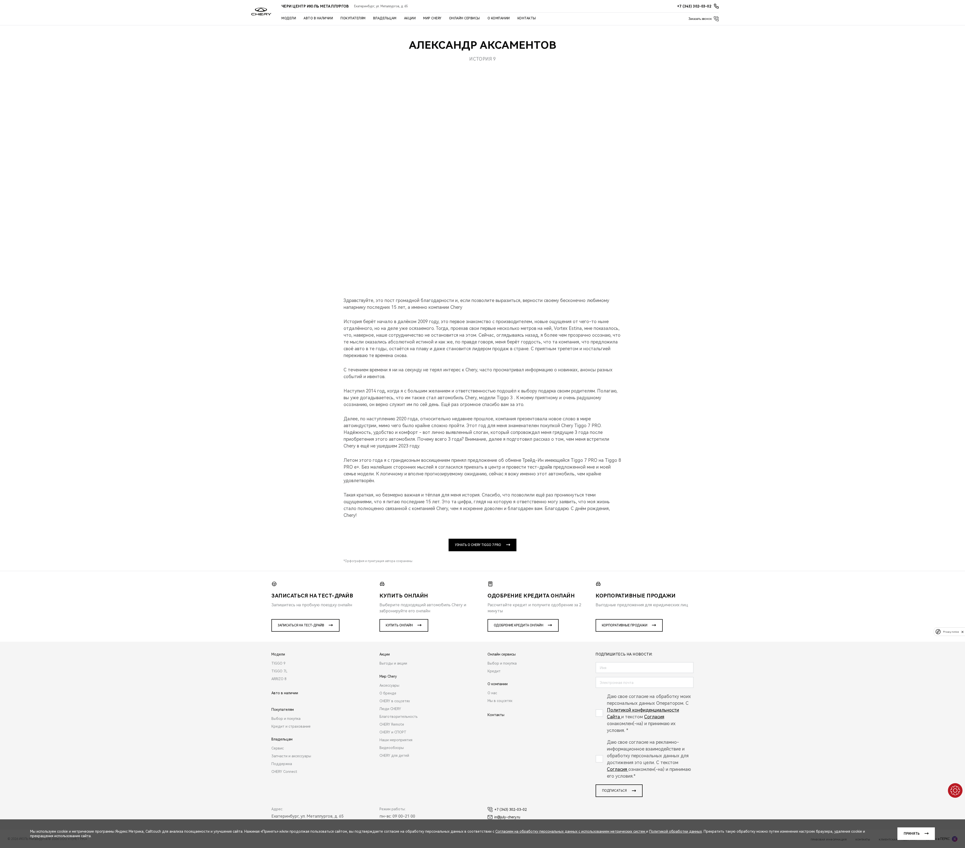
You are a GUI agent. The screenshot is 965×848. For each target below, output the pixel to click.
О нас (492, 693)
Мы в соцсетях (500, 701)
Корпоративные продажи (624, 625)
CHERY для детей (394, 756)
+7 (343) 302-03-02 (510, 810)
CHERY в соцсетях (394, 701)
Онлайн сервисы (464, 18)
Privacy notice (951, 631)
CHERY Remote (391, 724)
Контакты (526, 18)
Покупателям (353, 18)
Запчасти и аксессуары (291, 756)
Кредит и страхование (291, 726)
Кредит (494, 671)
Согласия (654, 716)
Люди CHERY (390, 709)
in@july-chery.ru (507, 817)
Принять (912, 833)
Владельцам (385, 18)
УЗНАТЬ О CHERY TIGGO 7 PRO (478, 545)
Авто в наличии (318, 18)
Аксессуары (389, 685)
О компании (499, 18)
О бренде (387, 693)
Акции (410, 18)
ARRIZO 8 (278, 679)
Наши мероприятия (395, 740)
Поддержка (281, 764)
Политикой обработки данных (675, 831)
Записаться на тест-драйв (301, 625)
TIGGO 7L (279, 671)
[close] (962, 632)
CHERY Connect (284, 772)
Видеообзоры (391, 748)
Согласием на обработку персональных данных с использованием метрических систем (570, 831)
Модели (288, 18)
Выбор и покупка (286, 719)
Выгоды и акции (393, 663)
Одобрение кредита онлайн (518, 625)
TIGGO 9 (278, 663)
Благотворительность (398, 717)
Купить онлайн (399, 625)
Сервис (277, 748)
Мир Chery (432, 18)
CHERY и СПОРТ (392, 732)
